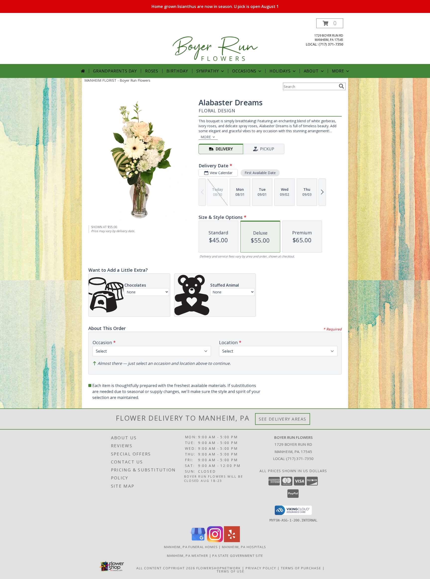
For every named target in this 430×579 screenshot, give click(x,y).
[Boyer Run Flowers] (215, 41)
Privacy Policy (261, 568)
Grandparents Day (115, 71)
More (338, 71)
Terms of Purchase (301, 568)
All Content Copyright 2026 (165, 568)
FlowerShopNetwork (218, 568)
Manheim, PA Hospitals (244, 547)
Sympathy (207, 71)
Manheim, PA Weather (187, 555)
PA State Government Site (237, 555)
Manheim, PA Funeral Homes (191, 547)
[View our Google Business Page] (198, 540)
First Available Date (260, 172)
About (311, 71)
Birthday (177, 71)
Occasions (244, 71)
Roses (151, 71)
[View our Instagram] (215, 540)
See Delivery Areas (282, 419)
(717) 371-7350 (331, 44)
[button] (329, 23)
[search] (341, 86)
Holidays (279, 71)
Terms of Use (230, 571)
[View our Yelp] (232, 540)
